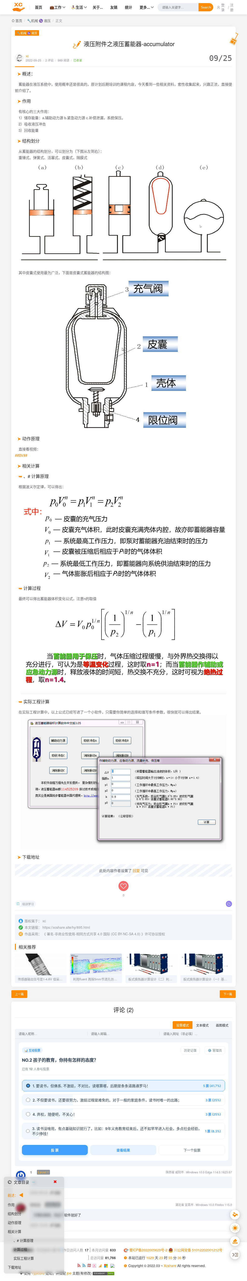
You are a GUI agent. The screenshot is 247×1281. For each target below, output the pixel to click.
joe (69, 1273)
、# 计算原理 (23, 1240)
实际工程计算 (24, 1258)
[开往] (113, 1265)
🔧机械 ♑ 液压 (39, 20)
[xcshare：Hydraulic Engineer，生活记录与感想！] (20, 7)
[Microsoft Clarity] (107, 1265)
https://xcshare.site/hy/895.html (66, 927)
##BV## (21, 455)
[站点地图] (90, 1265)
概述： (13, 1195)
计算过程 (20, 1249)
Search (206, 7)
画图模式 (222, 1025)
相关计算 (14, 1231)
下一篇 (227, 994)
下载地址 (14, 1267)
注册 (231, 7)
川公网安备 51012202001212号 (198, 1249)
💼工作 (56, 7)
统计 (128, 7)
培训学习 (28, 904)
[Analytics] (101, 1265)
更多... (145, 7)
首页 (38, 7)
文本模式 (202, 1025)
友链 (113, 7)
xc (27, 56)
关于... (98, 7)
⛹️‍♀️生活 (77, 7)
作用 (11, 1204)
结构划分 (14, 1213)
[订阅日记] (84, 1265)
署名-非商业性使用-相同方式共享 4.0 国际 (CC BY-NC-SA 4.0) (93, 933)
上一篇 (19, 994)
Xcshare (170, 1265)
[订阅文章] (79, 1265)
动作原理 (14, 1222)
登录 (223, 7)
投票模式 (182, 1025)
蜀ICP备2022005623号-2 (148, 1249)
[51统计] (95, 1265)
